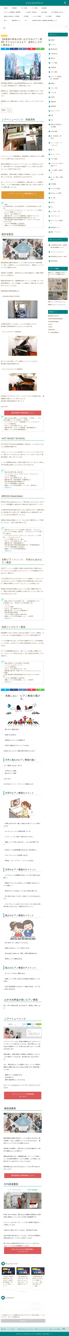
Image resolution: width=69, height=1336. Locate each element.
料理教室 (58, 16)
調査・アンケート (56, 232)
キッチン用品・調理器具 (57, 178)
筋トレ (6, 20)
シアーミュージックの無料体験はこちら (22, 195)
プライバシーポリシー (57, 252)
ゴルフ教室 (48, 16)
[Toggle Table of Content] (8, 110)
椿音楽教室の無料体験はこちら (22, 413)
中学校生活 (54, 53)
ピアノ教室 (34, 8)
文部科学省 (51, 329)
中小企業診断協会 (53, 332)
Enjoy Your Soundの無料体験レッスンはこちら (22, 1250)
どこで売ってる (55, 211)
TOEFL (50, 327)
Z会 (52, 120)
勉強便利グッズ (16, 20)
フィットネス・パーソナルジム (57, 144)
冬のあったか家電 (56, 193)
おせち (53, 202)
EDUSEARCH (34, 2)
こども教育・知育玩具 (31, 12)
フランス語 (54, 88)
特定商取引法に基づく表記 (59, 256)
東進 (52, 115)
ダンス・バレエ (55, 154)
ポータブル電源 (37, 16)
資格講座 (44, 8)
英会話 (6, 8)
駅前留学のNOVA (53, 316)
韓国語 (53, 83)
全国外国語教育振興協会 (55, 318)
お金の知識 (44, 12)
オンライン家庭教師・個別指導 (12, 12)
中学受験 (26, 16)
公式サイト (8, 487)
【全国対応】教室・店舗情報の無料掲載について (44, 20)
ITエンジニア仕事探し (57, 222)
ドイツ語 (53, 92)
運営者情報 (54, 261)
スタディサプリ (55, 111)
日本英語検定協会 (53, 321)
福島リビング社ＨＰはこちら (57, 301)
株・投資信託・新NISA (57, 12)
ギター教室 (24, 8)
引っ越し (53, 197)
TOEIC (50, 324)
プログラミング (55, 216)
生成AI (53, 40)
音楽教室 (14, 8)
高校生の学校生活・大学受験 (11, 16)
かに (26, 20)
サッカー (53, 44)
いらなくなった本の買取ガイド (57, 164)
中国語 (53, 97)
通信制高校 (54, 49)
